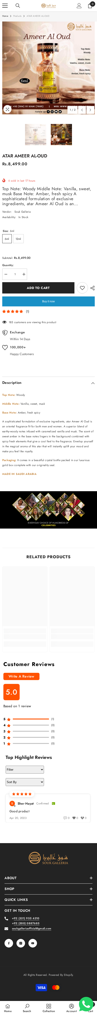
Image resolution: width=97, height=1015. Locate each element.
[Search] (18, 5)
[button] (82, 110)
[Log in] (79, 5)
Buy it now (48, 301)
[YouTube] (32, 943)
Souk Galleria (22, 212)
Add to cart (38, 288)
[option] (48, 68)
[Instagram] (20, 943)
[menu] (5, 5)
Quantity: (8, 265)
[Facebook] (9, 943)
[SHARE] (91, 288)
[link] (48, 510)
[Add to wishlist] (82, 287)
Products (17, 16)
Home (5, 16)
